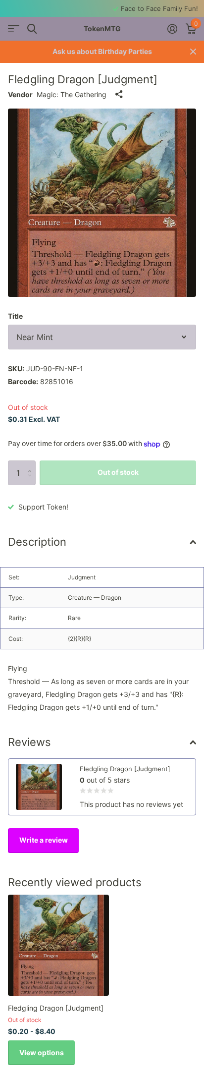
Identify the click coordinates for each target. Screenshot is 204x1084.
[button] (32, 464)
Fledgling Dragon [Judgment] (55, 1008)
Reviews (29, 742)
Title (15, 316)
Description (37, 541)
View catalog (13, 29)
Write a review (43, 840)
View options (41, 1052)
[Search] (32, 29)
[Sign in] (172, 29)
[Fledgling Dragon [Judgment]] (58, 945)
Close (193, 52)
